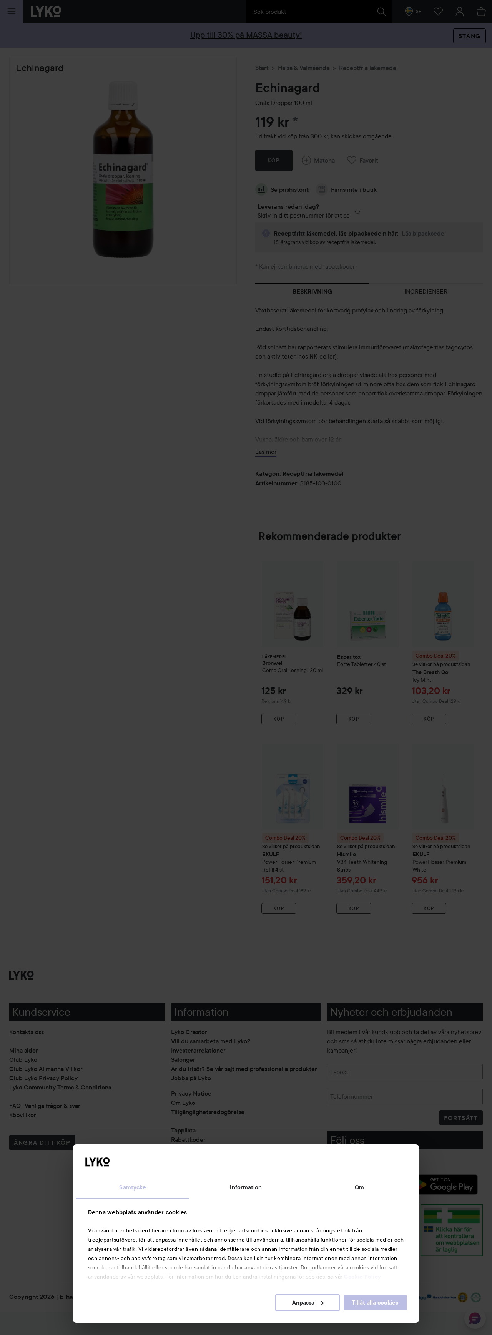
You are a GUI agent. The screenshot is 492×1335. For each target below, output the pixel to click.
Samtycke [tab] (132, 1187)
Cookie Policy (362, 1277)
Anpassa (303, 1302)
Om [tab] (359, 1187)
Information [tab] (246, 1187)
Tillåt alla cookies (375, 1302)
